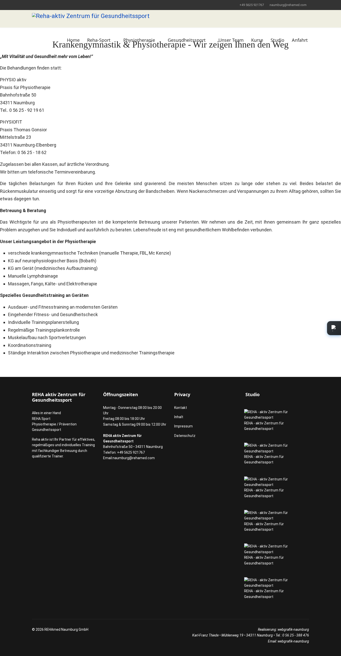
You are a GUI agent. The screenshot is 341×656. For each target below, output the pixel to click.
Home (73, 40)
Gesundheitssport (187, 40)
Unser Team (231, 40)
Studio (277, 40)
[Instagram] (33, 5)
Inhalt (178, 417)
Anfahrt (300, 40)
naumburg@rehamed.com (288, 5)
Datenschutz (184, 436)
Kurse (257, 40)
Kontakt (180, 408)
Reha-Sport (99, 40)
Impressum (183, 426)
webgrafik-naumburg (293, 629)
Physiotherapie (139, 40)
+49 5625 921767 (251, 5)
